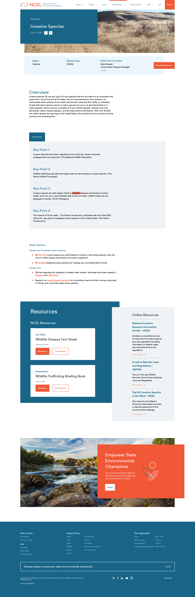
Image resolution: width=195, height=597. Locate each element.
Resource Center (26, 540)
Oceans (86, 540)
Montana (39, 275)
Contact (103, 70)
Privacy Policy (168, 578)
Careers (158, 540)
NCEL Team (159, 537)
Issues (104, 5)
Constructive (30, 583)
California (53, 275)
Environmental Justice (92, 546)
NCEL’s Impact (139, 540)
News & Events (135, 5)
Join (148, 5)
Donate (169, 5)
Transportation (89, 537)
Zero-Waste (88, 543)
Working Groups (26, 554)
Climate (69, 553)
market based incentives (58, 280)
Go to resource (138, 354)
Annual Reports (139, 543)
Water (69, 543)
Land (68, 540)
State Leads (24, 551)
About (78, 5)
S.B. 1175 (42, 255)
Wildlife (69, 546)
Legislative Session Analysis (144, 546)
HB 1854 (41, 263)
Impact (91, 5)
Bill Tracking (24, 537)
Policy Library (117, 5)
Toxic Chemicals (90, 550)
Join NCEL (24, 547)
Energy (69, 550)
